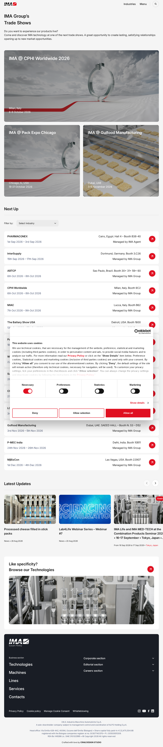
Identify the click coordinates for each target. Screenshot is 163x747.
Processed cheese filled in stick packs (26, 531)
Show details (137, 403)
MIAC (10, 305)
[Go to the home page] (10, 4)
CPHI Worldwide (17, 287)
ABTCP (11, 270)
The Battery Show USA (21, 322)
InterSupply (14, 253)
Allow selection (81, 413)
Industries (130, 4)
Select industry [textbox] (26, 223)
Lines (13, 680)
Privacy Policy (76, 355)
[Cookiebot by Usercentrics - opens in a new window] (137, 331)
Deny (35, 413)
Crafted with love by (81, 742)
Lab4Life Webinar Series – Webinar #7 (83, 531)
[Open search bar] (155, 4)
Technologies (20, 664)
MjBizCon (13, 459)
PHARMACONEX (17, 236)
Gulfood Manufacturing (21, 425)
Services (16, 688)
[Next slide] (155, 483)
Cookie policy (34, 711)
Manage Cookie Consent (57, 711)
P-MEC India (14, 442)
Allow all (128, 413)
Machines (17, 672)
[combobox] (37, 223)
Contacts (17, 697)
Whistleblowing (81, 711)
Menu (143, 4)
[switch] (63, 391)
